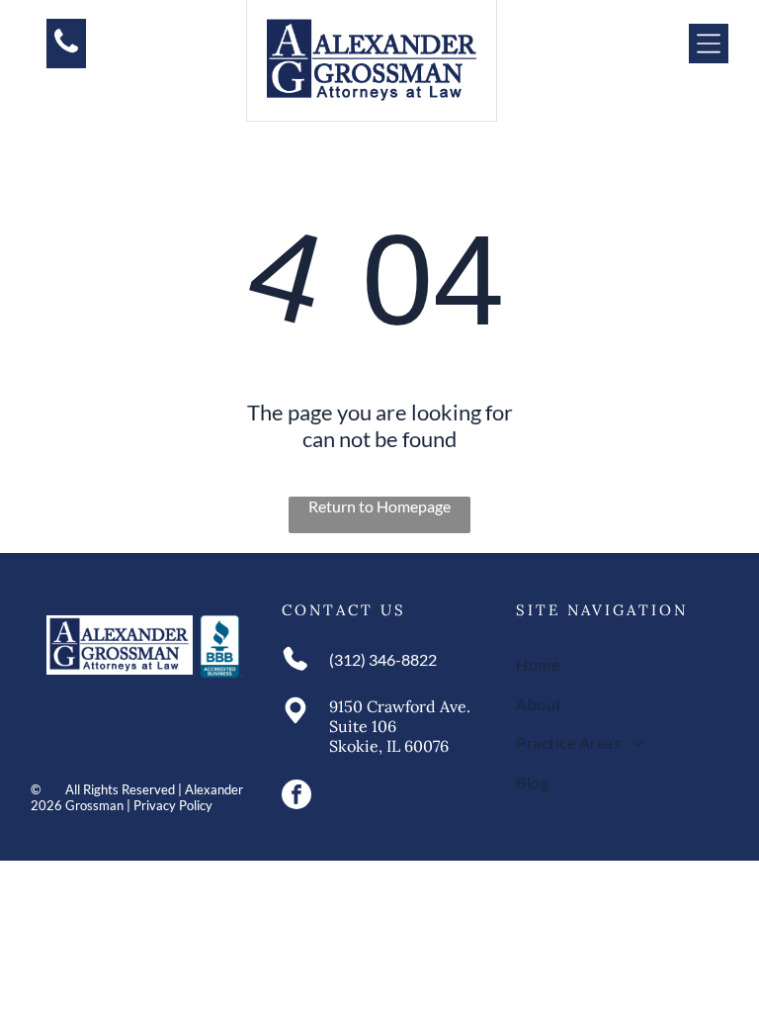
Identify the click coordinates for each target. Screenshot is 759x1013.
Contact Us (344, 609)
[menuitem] (614, 664)
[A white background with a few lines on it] (66, 51)
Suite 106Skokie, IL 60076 (389, 736)
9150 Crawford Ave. (399, 706)
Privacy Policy (172, 805)
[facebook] (296, 797)
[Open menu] (708, 43)
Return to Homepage (379, 506)
